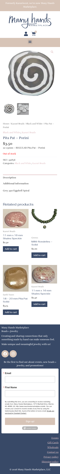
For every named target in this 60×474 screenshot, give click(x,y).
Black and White (34, 123)
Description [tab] (9, 177)
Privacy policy (51, 456)
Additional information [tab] (16, 183)
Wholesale (53, 447)
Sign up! (30, 421)
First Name (11, 387)
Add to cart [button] (11, 248)
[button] (30, 41)
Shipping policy (50, 461)
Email (8, 373)
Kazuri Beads (17, 123)
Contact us (53, 452)
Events (55, 437)
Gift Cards (53, 442)
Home (6, 123)
